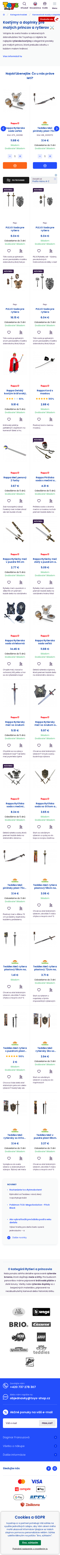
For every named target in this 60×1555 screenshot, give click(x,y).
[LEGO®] (41, 1337)
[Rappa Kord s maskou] (45, 363)
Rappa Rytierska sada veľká (15, 130)
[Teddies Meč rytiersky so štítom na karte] (15, 1107)
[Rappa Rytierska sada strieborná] (15, 613)
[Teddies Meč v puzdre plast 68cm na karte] (45, 1107)
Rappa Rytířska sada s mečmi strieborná (15, 805)
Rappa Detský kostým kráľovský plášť (15, 392)
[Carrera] (41, 1324)
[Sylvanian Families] (18, 1349)
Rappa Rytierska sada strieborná (15, 642)
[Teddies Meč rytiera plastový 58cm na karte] (45, 857)
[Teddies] (41, 1349)
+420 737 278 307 (23, 1387)
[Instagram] (54, 1468)
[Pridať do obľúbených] (9, 250)
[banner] (12, 6)
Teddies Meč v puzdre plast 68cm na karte (45, 1136)
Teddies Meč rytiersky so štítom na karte (14, 1136)
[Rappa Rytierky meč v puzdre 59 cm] (15, 531)
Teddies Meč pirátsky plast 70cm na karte (45, 130)
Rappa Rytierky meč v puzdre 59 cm (15, 560)
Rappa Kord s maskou (45, 392)
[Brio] (18, 1324)
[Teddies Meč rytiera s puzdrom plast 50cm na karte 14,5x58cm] (15, 1020)
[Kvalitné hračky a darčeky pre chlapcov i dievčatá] (4, 15)
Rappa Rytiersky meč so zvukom (15, 724)
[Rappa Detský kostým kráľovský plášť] (15, 363)
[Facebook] (48, 1468)
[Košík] (45, 5)
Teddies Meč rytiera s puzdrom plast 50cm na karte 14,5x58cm (15, 1050)
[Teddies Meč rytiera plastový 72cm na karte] (45, 939)
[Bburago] (41, 1312)
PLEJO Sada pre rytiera (15, 229)
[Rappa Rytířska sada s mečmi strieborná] (15, 776)
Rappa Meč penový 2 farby (15, 479)
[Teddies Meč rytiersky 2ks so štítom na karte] (45, 1020)
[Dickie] (18, 1337)
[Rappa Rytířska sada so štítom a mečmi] (45, 776)
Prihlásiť (47, 1423)
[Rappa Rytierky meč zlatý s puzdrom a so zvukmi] (45, 531)
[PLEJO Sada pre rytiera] (15, 200)
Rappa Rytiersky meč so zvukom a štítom (45, 724)
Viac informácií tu (12, 56)
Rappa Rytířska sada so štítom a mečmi (45, 805)
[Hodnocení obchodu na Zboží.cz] (49, 19)
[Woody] (30, 1362)
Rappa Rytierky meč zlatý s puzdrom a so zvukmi (45, 560)
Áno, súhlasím (30, 1542)
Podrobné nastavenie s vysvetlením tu (30, 1548)
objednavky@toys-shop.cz (30, 1398)
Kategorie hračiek (18, 14)
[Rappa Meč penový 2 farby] (15, 450)
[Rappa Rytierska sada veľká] (15, 100)
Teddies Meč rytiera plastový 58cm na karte (45, 887)
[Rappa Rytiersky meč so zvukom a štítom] (45, 694)
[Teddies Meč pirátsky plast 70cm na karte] (45, 100)
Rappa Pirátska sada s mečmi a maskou (45, 479)
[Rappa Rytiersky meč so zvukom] (15, 694)
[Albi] (18, 1312)
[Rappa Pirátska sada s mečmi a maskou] (45, 450)
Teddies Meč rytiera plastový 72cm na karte (45, 968)
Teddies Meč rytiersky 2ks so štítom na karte (45, 1050)
